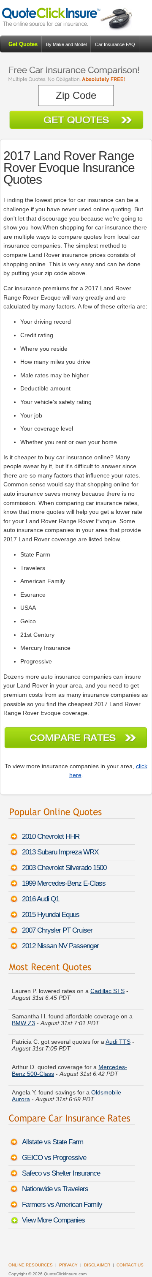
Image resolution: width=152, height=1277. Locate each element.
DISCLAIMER (97, 1265)
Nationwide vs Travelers (55, 1189)
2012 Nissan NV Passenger (60, 946)
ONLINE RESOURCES (30, 1265)
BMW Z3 (23, 1020)
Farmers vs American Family (62, 1205)
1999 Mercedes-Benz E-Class (64, 883)
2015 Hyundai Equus (50, 915)
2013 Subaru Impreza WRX (60, 852)
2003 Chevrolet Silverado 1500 (64, 868)
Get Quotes (23, 44)
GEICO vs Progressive (54, 1158)
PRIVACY (68, 1265)
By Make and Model (66, 44)
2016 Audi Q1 (40, 899)
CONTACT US (130, 1265)
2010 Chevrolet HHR (50, 836)
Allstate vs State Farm (52, 1142)
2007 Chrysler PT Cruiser (57, 930)
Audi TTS (118, 1039)
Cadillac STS (107, 988)
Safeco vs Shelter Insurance (61, 1173)
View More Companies (53, 1220)
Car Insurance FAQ (115, 44)
